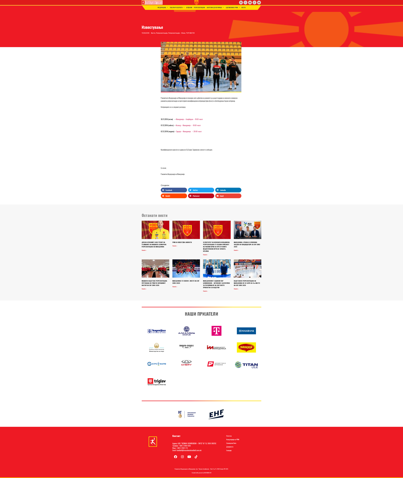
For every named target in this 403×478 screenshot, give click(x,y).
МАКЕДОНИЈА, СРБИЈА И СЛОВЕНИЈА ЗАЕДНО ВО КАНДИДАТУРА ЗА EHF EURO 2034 (247, 244)
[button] (174, 190)
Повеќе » (144, 250)
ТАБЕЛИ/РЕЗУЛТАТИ (176, 7)
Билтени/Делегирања (214, 7)
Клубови (189, 7)
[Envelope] (259, 2)
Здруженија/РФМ (232, 7)
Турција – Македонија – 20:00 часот (189, 131)
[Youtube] (250, 2)
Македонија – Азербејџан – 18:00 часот (189, 119)
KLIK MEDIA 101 (207, 473)
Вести (243, 7)
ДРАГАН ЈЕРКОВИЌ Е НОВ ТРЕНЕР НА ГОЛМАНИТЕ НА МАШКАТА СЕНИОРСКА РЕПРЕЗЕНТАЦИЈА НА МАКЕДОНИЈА (154, 244)
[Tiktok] (254, 2)
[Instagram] (245, 2)
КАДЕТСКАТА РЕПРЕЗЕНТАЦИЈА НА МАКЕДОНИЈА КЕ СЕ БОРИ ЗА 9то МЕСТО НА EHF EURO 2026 (247, 283)
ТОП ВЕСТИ (190, 33)
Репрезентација (199, 7)
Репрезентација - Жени (176, 33)
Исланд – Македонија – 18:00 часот (188, 125)
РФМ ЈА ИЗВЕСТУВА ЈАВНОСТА (182, 242)
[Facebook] (241, 2)
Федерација (162, 7)
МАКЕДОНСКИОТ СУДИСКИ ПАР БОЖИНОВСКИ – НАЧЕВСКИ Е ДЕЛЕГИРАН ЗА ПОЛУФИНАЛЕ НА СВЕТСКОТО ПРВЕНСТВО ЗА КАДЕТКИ (216, 284)
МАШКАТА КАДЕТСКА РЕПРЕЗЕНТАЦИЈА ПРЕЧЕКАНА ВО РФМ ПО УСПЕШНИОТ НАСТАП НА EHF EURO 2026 (154, 283)
